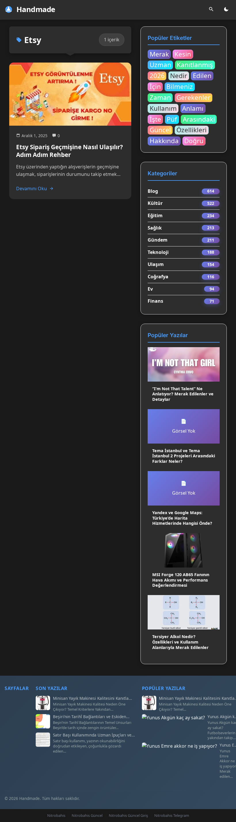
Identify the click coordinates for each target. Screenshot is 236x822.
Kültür (155, 203)
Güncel (160, 130)
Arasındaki (199, 119)
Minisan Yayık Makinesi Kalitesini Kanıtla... (92, 698)
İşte (155, 119)
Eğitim (155, 215)
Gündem (158, 240)
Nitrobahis (56, 815)
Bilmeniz (179, 86)
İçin (155, 86)
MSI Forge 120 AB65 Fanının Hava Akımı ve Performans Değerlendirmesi (180, 580)
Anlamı (192, 108)
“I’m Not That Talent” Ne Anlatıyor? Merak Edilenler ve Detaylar (183, 394)
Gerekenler (193, 97)
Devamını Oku (31, 188)
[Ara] (211, 9)
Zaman (160, 97)
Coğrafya (158, 276)
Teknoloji (158, 252)
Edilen (202, 75)
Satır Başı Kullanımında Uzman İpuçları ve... (94, 735)
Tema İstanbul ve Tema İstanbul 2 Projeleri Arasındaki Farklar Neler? (183, 456)
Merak (159, 54)
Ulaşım (156, 264)
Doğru (193, 141)
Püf (172, 119)
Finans (155, 301)
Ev (150, 289)
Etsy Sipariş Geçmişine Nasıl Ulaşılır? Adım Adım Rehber (69, 151)
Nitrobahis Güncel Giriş (128, 815)
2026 (157, 75)
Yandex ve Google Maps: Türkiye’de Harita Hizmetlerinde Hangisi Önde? (182, 518)
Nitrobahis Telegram (171, 815)
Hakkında (164, 141)
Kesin (182, 54)
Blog (153, 191)
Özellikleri (191, 130)
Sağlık (155, 228)
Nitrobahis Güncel (87, 815)
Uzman (160, 65)
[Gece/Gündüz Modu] (226, 9)
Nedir (178, 75)
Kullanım (163, 108)
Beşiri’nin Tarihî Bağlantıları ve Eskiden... (91, 716)
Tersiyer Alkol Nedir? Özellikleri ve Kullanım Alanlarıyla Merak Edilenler (180, 642)
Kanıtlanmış (195, 65)
